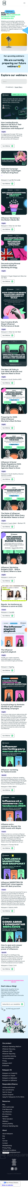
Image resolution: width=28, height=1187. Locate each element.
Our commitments (8, 1090)
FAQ (3, 1136)
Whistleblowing (7, 1145)
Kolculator (5, 1116)
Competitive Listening (9, 1056)
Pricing (4, 1061)
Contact (5, 1143)
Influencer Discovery (8, 1049)
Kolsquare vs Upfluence (9, 1080)
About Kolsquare (7, 1134)
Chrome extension (8, 1058)
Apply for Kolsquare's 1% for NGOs (13, 1097)
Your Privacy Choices (12, 1182)
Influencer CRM (7, 1051)
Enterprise (5, 1065)
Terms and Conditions (9, 1150)
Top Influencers (7, 1112)
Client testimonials (8, 1107)
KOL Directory (6, 1114)
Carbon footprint (7, 1095)
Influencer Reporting (8, 1054)
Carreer (5, 1141)
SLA (3, 1138)
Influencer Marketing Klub (10, 1126)
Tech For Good (7, 1092)
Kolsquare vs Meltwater (9, 1078)
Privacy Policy (6, 1148)
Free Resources (7, 1109)
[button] (24, 3)
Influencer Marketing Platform (11, 1046)
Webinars (5, 1121)
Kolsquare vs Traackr (8, 1076)
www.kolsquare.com (14, 1152)
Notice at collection (7, 1185)
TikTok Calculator (7, 1119)
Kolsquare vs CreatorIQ (9, 1073)
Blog (3, 1105)
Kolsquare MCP (7, 1063)
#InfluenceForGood (8, 1087)
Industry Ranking (7, 1124)
